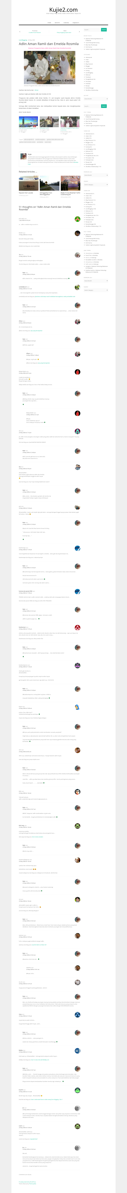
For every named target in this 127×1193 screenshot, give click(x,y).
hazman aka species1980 (25, 591)
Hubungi (66, 23)
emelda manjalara (40, 139)
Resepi (88, 86)
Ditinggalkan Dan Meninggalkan (46, 193)
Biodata (57, 23)
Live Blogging (23, 40)
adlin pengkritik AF (29, 139)
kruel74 (21, 1090)
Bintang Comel (44, 128)
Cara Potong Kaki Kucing (92, 42)
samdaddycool (23, 287)
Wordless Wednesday (92, 90)
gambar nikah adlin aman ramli (55, 139)
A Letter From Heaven (35, 32)
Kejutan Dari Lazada (26, 193)
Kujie (30, 154)
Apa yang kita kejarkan (36, 330)
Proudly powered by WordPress (27, 1182)
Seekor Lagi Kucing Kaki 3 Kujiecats (95, 49)
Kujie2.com (63, 9)
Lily (20, 467)
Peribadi (88, 83)
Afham (20, 321)
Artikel (87, 62)
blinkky (21, 1050)
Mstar (36, 90)
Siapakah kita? (34, 1139)
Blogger (88, 66)
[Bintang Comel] (49, 121)
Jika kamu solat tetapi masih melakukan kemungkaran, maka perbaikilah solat (55, 296)
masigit (88, 266)
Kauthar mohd (90, 270)
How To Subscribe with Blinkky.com (40, 1060)
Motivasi (88, 75)
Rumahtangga (90, 88)
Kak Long (21, 825)
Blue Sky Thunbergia (91, 45)
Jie (23, 1108)
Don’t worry (89, 47)
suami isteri (48, 142)
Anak (87, 59)
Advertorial (89, 57)
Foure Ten (88, 255)
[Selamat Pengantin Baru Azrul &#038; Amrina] (70, 121)
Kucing (87, 70)
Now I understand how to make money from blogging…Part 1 (47, 1099)
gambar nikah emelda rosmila (27, 142)
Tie (20, 254)
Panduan (88, 77)
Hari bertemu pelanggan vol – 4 (28, 128)
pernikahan (40, 142)
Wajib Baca (76, 23)
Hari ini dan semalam (37, 837)
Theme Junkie (32, 1184)
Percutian (88, 81)
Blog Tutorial (89, 64)
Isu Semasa (89, 68)
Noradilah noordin (91, 260)
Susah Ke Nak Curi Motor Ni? (39, 945)
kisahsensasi (22, 627)
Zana (20, 1014)
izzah (20, 1126)
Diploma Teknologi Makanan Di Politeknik (96, 271)
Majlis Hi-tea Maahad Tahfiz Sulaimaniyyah (70, 193)
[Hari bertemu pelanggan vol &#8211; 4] (28, 121)
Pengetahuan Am (90, 79)
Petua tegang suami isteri (64, 32)
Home (49, 23)
